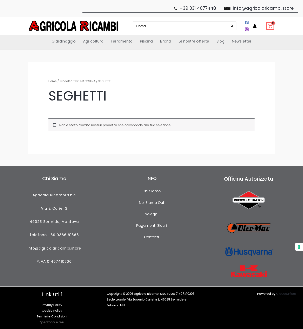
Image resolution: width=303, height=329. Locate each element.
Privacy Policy (52, 305)
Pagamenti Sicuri (151, 225)
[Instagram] (247, 29)
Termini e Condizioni (51, 316)
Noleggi (151, 214)
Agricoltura (93, 41)
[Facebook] (247, 22)
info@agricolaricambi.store (54, 248)
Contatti (151, 237)
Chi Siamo (151, 191)
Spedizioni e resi (52, 322)
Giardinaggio (64, 41)
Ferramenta (122, 41)
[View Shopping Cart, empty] (270, 26)
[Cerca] (232, 26)
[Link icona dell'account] (255, 26)
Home (52, 81)
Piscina (146, 41)
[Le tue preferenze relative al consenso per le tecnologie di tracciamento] (299, 247)
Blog (220, 41)
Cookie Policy (52, 310)
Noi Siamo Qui (151, 202)
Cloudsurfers (286, 293)
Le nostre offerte (194, 41)
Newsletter (241, 41)
